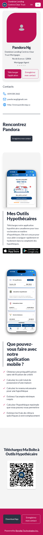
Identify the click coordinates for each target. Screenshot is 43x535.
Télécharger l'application (13, 74)
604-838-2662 (13, 93)
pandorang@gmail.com (17, 99)
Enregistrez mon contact (30, 74)
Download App (12, 519)
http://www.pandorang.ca (18, 104)
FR (38, 5)
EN (32, 5)
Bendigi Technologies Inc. (27, 530)
